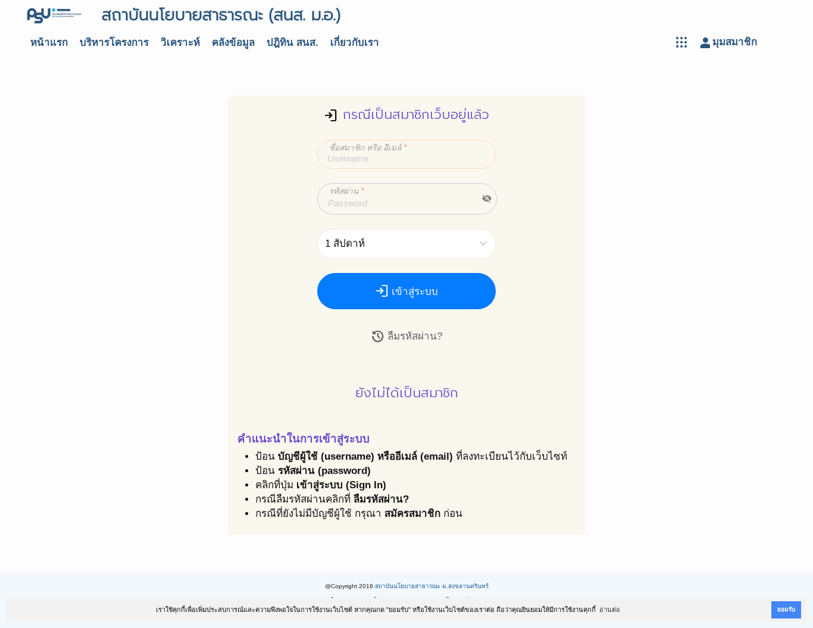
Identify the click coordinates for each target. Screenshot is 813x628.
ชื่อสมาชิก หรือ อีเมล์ (367, 147)
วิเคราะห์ (180, 42)
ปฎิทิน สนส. (292, 42)
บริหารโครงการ (114, 42)
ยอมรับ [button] (786, 609)
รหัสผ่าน (346, 191)
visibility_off (487, 198)
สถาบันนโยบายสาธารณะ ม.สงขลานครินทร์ (432, 586)
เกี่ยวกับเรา (354, 42)
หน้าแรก (49, 42)
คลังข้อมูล (233, 42)
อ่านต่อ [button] (609, 609)
